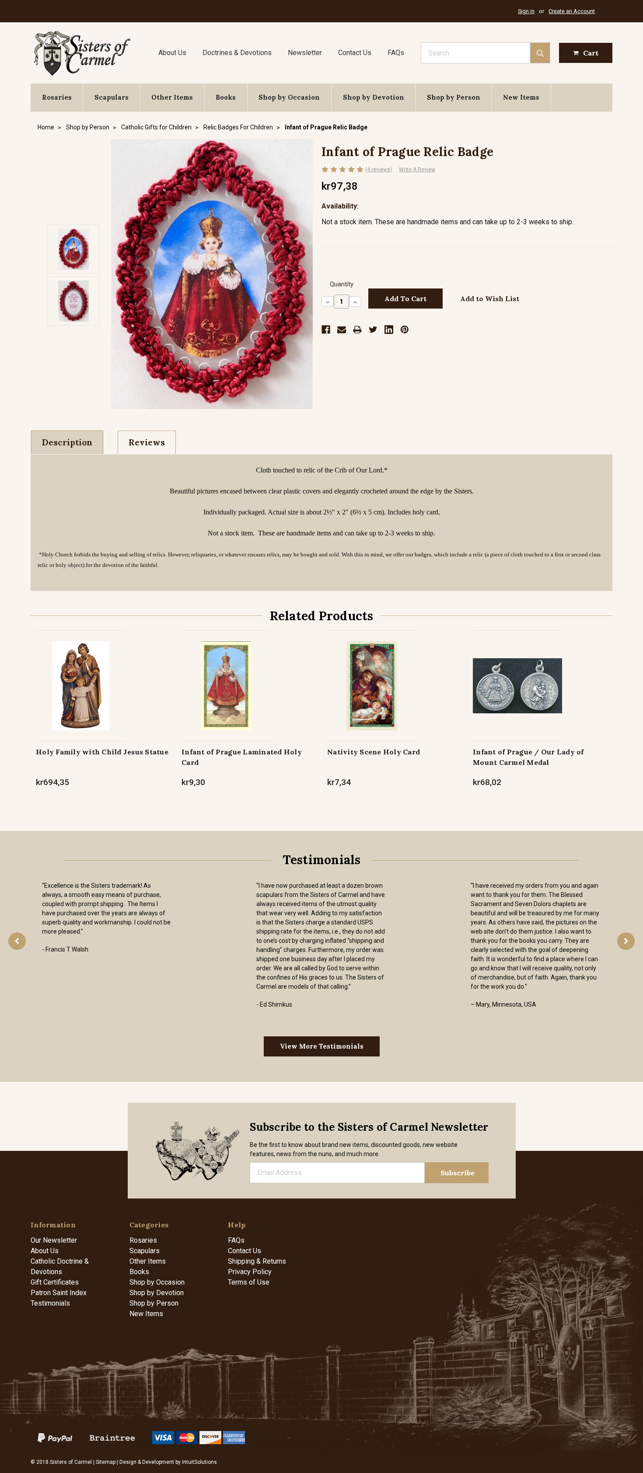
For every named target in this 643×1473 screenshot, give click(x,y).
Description (67, 442)
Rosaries (57, 97)
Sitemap (105, 1462)
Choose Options (81, 694)
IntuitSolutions (199, 1462)
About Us (172, 53)
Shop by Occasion (289, 97)
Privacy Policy (250, 1272)
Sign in (526, 11)
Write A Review (417, 170)
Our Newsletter (54, 1240)
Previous (17, 941)
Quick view (81, 676)
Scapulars (111, 97)
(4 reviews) (378, 170)
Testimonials (50, 1303)
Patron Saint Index (59, 1293)
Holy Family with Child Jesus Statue (102, 751)
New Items (521, 97)
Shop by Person (453, 97)
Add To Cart (226, 694)
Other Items (172, 97)
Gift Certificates (55, 1282)
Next (626, 941)
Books (226, 97)
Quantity (341, 284)
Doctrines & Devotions (237, 53)
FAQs (396, 53)
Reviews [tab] (147, 442)
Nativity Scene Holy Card (373, 751)
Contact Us (354, 53)
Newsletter (305, 53)
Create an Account (572, 11)
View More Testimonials (321, 1046)
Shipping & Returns (257, 1261)
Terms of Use (248, 1282)
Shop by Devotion (373, 97)
